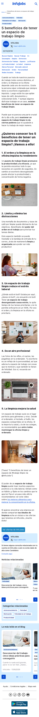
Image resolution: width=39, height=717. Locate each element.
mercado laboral (21, 67)
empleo (14, 59)
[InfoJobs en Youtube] (28, 695)
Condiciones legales (17, 686)
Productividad (6, 23)
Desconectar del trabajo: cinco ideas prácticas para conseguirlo (15, 586)
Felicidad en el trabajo (9, 20)
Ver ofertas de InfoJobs (13, 530)
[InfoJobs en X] (24, 695)
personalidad (23, 70)
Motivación (22, 20)
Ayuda (5, 686)
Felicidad (19, 18)
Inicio (3, 12)
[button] (4, 599)
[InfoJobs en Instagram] (11, 695)
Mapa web (32, 686)
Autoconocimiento (8, 18)
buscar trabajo (20, 56)
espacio (22, 61)
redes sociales (7, 72)
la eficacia (31, 61)
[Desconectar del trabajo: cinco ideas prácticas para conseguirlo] (16, 646)
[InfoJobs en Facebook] (19, 695)
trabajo (18, 72)
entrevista (22, 59)
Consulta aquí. (7, 554)
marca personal (8, 67)
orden (14, 70)
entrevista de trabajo (10, 61)
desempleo (6, 59)
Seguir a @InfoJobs (20, 46)
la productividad (8, 64)
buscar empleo (7, 56)
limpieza (27, 64)
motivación (6, 70)
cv (28, 56)
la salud (19, 64)
